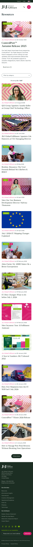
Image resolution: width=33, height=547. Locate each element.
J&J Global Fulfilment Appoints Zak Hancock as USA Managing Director (16, 137)
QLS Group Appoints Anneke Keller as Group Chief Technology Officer (16, 106)
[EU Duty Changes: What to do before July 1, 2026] (16, 281)
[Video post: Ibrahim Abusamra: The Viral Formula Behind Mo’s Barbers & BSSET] (11, 147)
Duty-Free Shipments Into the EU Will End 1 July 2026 (15, 388)
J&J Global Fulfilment (8, 40)
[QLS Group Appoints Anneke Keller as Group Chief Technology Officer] (16, 91)
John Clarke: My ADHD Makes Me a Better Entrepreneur (16, 265)
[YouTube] (19, 526)
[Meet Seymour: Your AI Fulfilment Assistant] (16, 311)
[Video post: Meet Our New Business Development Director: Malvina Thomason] (10, 180)
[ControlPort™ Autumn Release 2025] (16, 29)
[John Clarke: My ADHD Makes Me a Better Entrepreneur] (16, 250)
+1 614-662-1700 (24, 7)
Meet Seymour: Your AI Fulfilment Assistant (15, 326)
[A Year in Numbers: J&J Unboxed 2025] (16, 342)
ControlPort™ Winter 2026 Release (16, 417)
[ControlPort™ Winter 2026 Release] (16, 403)
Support (19, 1)
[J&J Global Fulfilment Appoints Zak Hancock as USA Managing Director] (16, 122)
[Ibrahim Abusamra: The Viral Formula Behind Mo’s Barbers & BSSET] (16, 153)
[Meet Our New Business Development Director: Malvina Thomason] (16, 186)
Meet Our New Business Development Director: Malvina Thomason (14, 202)
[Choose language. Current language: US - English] (28, 1)
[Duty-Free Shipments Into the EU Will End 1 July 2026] (16, 373)
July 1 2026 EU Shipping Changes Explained (15, 234)
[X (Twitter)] (12, 526)
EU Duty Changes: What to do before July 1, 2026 (14, 296)
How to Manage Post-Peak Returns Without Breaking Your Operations (16, 447)
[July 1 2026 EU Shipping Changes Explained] (16, 219)
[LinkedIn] (15, 526)
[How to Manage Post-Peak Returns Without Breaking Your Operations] (16, 432)
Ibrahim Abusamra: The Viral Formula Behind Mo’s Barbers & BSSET (15, 169)
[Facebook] (3, 526)
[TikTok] (9, 526)
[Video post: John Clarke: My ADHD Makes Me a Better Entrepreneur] (11, 244)
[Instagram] (6, 526)
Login (24, 1)
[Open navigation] (29, 7)
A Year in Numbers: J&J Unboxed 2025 (15, 357)
